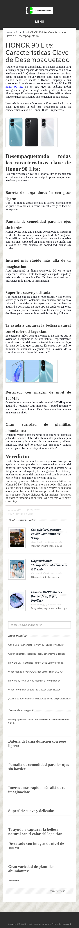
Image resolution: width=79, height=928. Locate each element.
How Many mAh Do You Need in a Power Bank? (34, 680)
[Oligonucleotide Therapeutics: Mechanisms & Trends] (17, 569)
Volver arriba (57, 891)
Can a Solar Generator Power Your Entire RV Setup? (46, 534)
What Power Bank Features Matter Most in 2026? (35, 689)
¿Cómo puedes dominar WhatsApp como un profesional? (39, 698)
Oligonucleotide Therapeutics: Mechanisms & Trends (49, 565)
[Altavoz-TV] (39, 9)
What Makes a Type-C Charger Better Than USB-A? (35, 671)
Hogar (9, 32)
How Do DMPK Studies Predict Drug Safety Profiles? (46, 596)
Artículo (20, 32)
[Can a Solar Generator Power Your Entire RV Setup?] (17, 537)
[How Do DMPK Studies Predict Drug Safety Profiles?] (17, 600)
